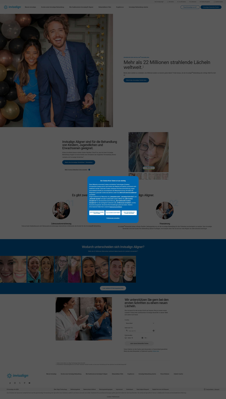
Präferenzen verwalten (113, 218)
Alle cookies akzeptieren (113, 212)
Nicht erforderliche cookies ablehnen (129, 213)
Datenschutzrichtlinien (115, 207)
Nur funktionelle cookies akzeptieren (97, 213)
